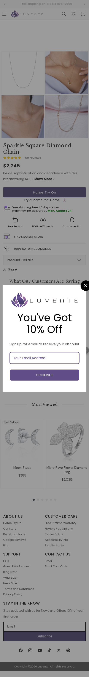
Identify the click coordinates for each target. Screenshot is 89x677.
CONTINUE (44, 375)
